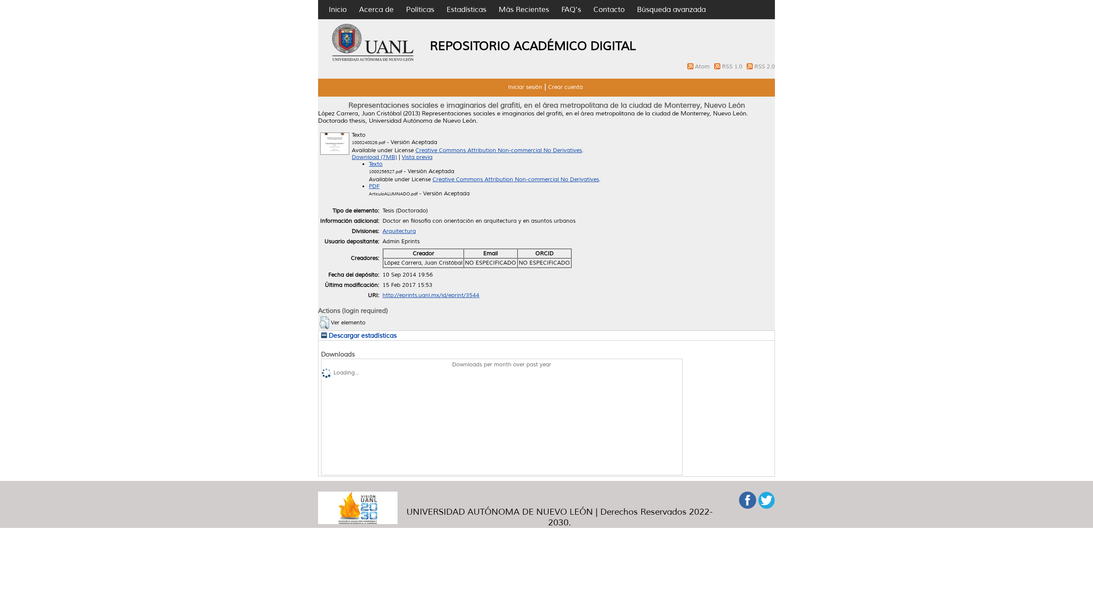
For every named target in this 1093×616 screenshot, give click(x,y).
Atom (703, 66)
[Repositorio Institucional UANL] (373, 59)
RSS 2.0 (764, 66)
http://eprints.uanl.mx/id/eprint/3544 (431, 295)
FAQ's (571, 9)
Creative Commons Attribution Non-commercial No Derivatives (498, 150)
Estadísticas (466, 9)
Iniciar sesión (525, 87)
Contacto (609, 9)
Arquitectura (399, 231)
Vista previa (417, 157)
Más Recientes (524, 9)
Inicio (338, 9)
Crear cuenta (565, 87)
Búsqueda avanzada (671, 9)
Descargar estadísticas (362, 335)
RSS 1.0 (733, 66)
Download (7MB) (374, 157)
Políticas (420, 9)
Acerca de (376, 9)
